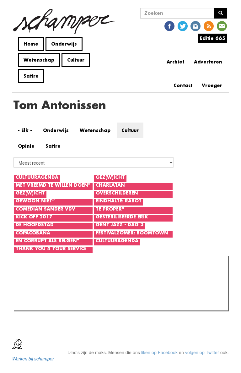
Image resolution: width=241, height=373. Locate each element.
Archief (176, 62)
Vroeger (212, 85)
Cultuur (75, 60)
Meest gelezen (34, 275)
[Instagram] (195, 26)
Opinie (26, 146)
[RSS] (209, 26)
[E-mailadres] (222, 26)
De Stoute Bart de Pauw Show (56, 287)
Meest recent (72, 275)
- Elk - (25, 130)
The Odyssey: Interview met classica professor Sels (77, 296)
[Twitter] (183, 26)
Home (31, 44)
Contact (183, 85)
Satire (31, 76)
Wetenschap (39, 60)
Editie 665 (212, 38)
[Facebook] (169, 26)
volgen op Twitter (202, 352)
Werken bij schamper (33, 358)
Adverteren (208, 62)
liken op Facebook (159, 352)
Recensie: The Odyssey (50, 304)
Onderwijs (64, 44)
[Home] (66, 21)
